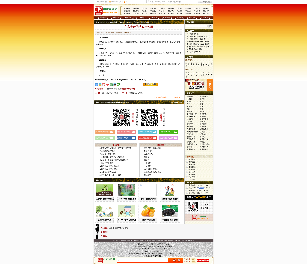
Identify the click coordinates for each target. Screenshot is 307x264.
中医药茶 (188, 11)
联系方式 (130, 240)
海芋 (107, 64)
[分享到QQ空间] (100, 84)
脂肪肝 (202, 99)
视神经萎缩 (191, 129)
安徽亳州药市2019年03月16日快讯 (200, 44)
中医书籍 (153, 8)
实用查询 (192, 172)
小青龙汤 (147, 163)
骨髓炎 (202, 142)
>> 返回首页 (175, 97)
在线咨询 (192, 169)
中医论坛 (204, 18)
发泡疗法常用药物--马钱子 (109, 166)
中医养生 (206, 13)
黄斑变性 (190, 124)
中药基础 (125, 22)
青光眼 (202, 122)
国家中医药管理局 (121, 228)
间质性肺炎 (204, 147)
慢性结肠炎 (191, 149)
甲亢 (201, 104)
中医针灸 (127, 13)
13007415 (207, 188)
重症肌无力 (204, 116)
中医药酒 (197, 11)
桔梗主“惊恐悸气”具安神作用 (110, 175)
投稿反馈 (143, 240)
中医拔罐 (136, 11)
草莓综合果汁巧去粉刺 (152, 172)
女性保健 (197, 13)
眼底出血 (203, 127)
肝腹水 (202, 101)
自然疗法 (136, 13)
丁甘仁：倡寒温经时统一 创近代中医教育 (154, 199)
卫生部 (111, 228)
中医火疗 (162, 11)
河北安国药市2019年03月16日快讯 (200, 42)
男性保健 (188, 13)
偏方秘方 (127, 11)
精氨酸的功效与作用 (136, 93)
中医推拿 (179, 11)
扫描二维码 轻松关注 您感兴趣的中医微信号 (112, 102)
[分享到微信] (118, 84)
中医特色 (166, 18)
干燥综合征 (191, 137)
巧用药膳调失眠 (192, 34)
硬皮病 (202, 137)
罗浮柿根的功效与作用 (110, 93)
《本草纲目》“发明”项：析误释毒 (112, 157)
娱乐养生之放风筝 (104, 220)
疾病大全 (115, 18)
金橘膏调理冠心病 (148, 220)
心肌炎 (202, 132)
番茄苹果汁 (148, 175)
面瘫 (201, 109)
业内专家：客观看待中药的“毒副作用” (114, 160)
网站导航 (171, 240)
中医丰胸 (144, 13)
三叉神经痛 (191, 116)
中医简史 (144, 8)
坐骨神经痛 (204, 139)
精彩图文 (192, 179)
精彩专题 (192, 177)
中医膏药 (144, 11)
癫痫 (201, 106)
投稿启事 (123, 240)
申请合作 (150, 240)
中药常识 (179, 8)
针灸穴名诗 (148, 151)
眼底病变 (203, 124)
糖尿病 (189, 106)
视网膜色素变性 (192, 132)
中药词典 (188, 8)
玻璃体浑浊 (204, 129)
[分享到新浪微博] (103, 84)
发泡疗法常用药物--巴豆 (109, 169)
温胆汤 (146, 157)
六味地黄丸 (148, 154)
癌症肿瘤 (190, 96)
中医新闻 (162, 8)
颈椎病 (189, 147)
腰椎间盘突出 (192, 144)
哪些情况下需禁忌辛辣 (152, 148)
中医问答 (192, 18)
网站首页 (103, 18)
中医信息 (141, 18)
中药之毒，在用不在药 (108, 154)
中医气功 (171, 11)
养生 (193, 261)
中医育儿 (179, 13)
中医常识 (154, 18)
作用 (119, 89)
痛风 (188, 104)
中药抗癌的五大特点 (107, 151)
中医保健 (179, 18)
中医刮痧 (153, 11)
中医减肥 (153, 13)
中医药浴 (206, 11)
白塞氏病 (190, 134)
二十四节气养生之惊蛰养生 (128, 199)
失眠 (188, 109)
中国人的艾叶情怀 (106, 163)
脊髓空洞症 (204, 119)
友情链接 (157, 240)
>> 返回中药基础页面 (161, 97)
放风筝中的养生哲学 (170, 199)
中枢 (176, 42)
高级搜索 (191, 240)
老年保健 (171, 13)
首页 (97, 22)
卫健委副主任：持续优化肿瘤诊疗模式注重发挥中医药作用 (121, 148)
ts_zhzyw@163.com (173, 253)
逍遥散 (146, 160)
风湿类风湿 (191, 139)
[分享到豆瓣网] (111, 84)
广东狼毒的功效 (111, 89)
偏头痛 (189, 111)
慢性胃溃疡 (204, 149)
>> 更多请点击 (176, 102)
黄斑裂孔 (190, 127)
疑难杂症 (128, 18)
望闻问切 (171, 8)
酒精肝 (189, 101)
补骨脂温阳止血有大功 (170, 220)
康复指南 (192, 174)
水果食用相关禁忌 (151, 169)
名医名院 (127, 8)
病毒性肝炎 (204, 96)
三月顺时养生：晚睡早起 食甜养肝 (108, 199)
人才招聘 (136, 240)
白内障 (189, 122)
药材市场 (136, 8)
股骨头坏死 (191, 142)
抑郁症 (202, 111)
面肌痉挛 (203, 114)
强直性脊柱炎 (205, 144)
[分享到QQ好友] (114, 84)
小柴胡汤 (147, 166)
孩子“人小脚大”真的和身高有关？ (130, 220)
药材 (193, 259)
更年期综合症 (192, 114)
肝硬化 (189, 99)
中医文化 (206, 8)
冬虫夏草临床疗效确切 (108, 172)
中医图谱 (197, 8)
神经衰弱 (190, 119)
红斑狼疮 (203, 134)
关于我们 (116, 240)
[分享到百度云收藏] (107, 84)
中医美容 (162, 13)
